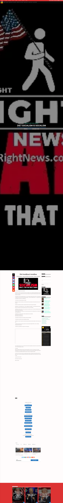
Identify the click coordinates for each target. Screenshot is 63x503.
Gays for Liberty (47, 319)
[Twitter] (26, 457)
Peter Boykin (30, 129)
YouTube (20, 0)
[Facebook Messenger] (29, 457)
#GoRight (43, 317)
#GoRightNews (44, 318)
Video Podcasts (26, 2)
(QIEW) (47, 318)
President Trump (44, 323)
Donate (8, 2)
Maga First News (44, 321)
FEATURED (43, 319)
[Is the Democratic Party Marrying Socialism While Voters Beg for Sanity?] (19, 450)
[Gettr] (32, 457)
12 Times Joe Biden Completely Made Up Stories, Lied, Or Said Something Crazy (44, 495)
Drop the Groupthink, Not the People (47, 298)
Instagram (9, 0)
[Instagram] (28, 457)
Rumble (16, 0)
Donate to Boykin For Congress (28, 416)
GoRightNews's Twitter (28, 409)
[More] (34, 457)
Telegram (6, 0)
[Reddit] (27, 457)
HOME (5, 2)
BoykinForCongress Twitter (28, 418)
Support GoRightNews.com (28, 405)
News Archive (11, 2)
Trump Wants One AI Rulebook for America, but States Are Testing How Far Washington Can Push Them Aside (46, 312)
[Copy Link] (31, 457)
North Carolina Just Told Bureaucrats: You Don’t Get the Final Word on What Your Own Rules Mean (47, 301)
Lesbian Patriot (44, 320)
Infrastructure (27, 123)
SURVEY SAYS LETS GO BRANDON (31, 495)
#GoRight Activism (47, 317)
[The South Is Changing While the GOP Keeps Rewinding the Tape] (37, 450)
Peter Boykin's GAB (28, 432)
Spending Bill (36, 123)
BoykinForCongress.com (28, 420)
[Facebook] (22, 457)
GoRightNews (35, 2)
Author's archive (34, 460)
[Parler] (25, 457)
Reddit (26, 0)
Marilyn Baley (44, 322)
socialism (33, 123)
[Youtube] (33, 457)
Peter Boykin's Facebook (28, 429)
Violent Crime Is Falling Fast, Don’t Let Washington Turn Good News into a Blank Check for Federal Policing (46, 308)
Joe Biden (30, 123)
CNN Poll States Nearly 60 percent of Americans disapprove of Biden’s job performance (18, 494)
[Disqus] (28, 471)
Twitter (13, 0)
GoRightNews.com (28, 407)
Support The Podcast (28, 436)
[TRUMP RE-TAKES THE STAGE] (28, 450)
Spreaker (23, 0)
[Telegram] (23, 457)
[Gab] (24, 457)
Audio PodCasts (31, 2)
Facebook (2, 0)
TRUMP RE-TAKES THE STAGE (27, 452)
